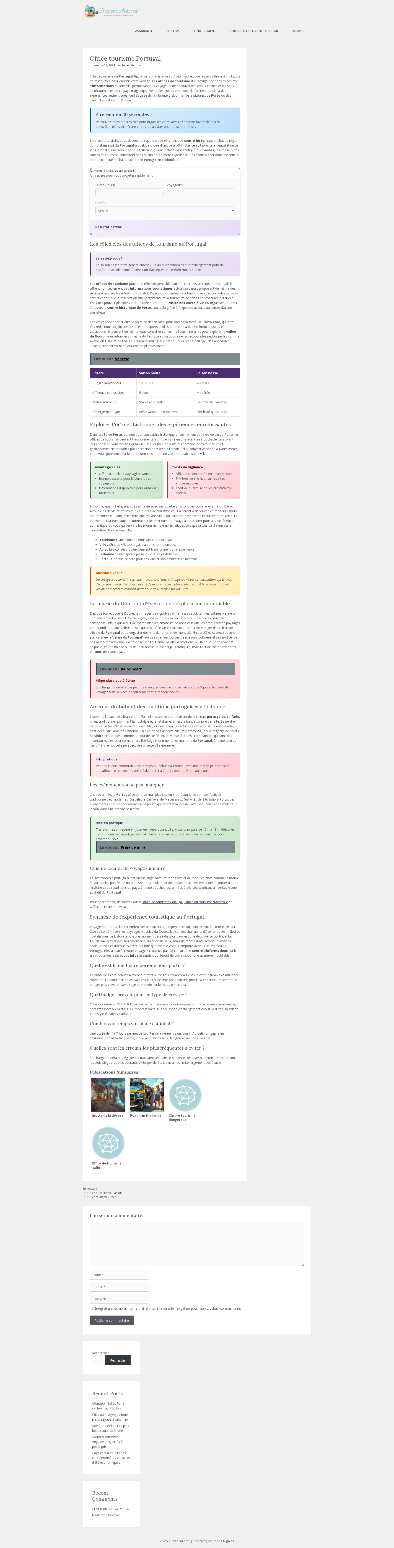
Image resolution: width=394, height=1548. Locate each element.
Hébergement (205, 31)
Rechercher (100, 1353)
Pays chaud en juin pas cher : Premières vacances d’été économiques (111, 1458)
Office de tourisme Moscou (110, 906)
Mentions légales (221, 1541)
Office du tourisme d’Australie (206, 902)
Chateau (173, 31)
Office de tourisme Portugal (162, 902)
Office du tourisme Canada (104, 1193)
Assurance (144, 31)
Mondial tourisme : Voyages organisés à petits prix (107, 1442)
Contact (200, 1541)
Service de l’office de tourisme (254, 31)
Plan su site (181, 1541)
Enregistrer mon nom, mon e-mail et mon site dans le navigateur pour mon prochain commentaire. (167, 1308)
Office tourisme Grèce (101, 1197)
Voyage (298, 31)
